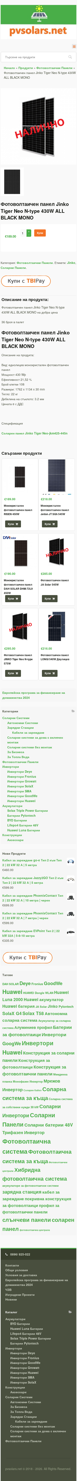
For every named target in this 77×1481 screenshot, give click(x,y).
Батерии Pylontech (21, 815)
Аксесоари (15, 840)
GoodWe (53, 983)
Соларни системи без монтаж (29, 747)
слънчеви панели (26, 1220)
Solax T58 (33, 1013)
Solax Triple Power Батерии (27, 810)
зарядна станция (21, 1191)
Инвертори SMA (19, 791)
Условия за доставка (21, 1275)
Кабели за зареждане (28, 732)
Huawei (12, 991)
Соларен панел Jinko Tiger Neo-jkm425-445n (34, 433)
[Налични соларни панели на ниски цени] (38, 165)
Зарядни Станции (20, 727)
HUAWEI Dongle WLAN (38, 993)
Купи (40, 233)
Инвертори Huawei (21, 801)
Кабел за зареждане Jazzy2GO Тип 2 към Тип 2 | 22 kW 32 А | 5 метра (32, 880)
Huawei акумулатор (44, 999)
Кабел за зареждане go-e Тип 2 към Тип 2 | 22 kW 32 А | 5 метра (32, 862)
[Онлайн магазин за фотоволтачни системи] (38, 22)
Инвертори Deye (19, 771)
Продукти (25, 68)
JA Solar (41, 1007)
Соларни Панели (13, 267)
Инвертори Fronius (21, 776)
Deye (25, 983)
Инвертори (10, 766)
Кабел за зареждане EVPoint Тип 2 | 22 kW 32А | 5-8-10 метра (31, 933)
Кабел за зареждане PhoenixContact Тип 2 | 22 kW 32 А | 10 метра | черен (32, 898)
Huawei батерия (18, 1006)
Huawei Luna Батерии (23, 830)
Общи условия (16, 1270)
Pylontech (66, 1006)
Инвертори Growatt (21, 781)
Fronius (37, 983)
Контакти (12, 1265)
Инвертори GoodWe (22, 796)
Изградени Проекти (20, 1294)
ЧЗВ (8, 1289)
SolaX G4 (12, 1013)
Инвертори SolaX (20, 786)
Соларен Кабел (32, 1090)
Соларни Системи (16, 718)
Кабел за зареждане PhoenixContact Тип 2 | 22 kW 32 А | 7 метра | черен (32, 915)
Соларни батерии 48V (48, 1124)
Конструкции (12, 835)
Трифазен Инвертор (23, 1132)
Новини (11, 1299)
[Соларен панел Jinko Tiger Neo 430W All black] (12, 183)
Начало (9, 68)
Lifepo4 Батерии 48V (22, 825)
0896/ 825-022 (20, 1254)
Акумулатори (12, 806)
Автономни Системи (22, 723)
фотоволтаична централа (35, 1230)
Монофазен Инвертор (28, 1081)
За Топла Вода (18, 757)
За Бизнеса (15, 752)
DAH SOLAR (10, 984)
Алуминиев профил (33, 1027)
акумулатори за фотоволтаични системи (30, 1185)
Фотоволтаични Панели (54, 68)
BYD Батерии (17, 820)
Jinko (71, 262)
